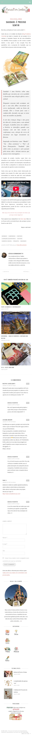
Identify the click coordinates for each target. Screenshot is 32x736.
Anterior (6, 271)
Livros (20, 19)
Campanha (12, 236)
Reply (28, 383)
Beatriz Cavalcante (9, 383)
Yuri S (5, 480)
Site (4, 550)
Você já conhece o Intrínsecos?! (11, 307)
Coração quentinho (9, 238)
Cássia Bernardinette (21, 245)
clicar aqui (23, 219)
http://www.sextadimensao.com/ (11, 494)
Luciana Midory (7, 420)
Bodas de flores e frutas (20, 672)
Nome (5, 537)
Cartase (19, 236)
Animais (4, 236)
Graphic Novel (7, 241)
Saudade (23, 241)
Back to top (26, 733)
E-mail (5, 544)
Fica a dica (13, 19)
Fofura (19, 238)
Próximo (26, 271)
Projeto (16, 241)
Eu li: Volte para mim (7, 367)
